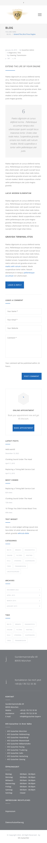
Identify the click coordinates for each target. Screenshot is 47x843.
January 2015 (23, 606)
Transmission (21, 55)
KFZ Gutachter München (17, 731)
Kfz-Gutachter (23, 838)
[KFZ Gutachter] (21, 15)
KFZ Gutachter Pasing (15, 747)
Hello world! (10, 449)
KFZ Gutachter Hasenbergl (17, 737)
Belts (9, 550)
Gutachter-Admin (28, 50)
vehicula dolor (23, 533)
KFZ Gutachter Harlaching (17, 756)
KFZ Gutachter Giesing (16, 759)
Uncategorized (13, 571)
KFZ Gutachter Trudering (17, 750)
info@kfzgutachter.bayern (30, 716)
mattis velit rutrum (13, 266)
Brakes (18, 550)
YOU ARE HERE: (10, 32)
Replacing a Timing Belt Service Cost (20, 469)
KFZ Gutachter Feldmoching (18, 734)
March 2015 (23, 601)
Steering (13, 55)
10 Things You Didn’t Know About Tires (21, 508)
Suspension (30, 561)
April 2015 (23, 595)
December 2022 (23, 590)
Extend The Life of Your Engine (22, 66)
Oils (8, 561)
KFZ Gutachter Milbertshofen (19, 744)
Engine (9, 555)
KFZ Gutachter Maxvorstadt (18, 740)
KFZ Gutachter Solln (15, 753)
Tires (19, 53)
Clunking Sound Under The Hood (18, 459)
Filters (19, 555)
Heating (29, 555)
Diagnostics (13, 53)
